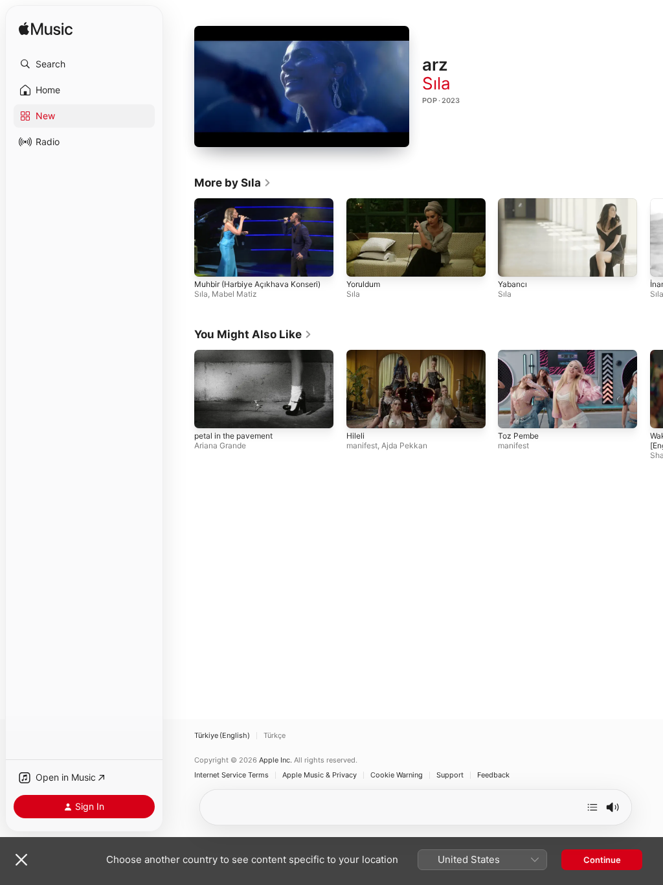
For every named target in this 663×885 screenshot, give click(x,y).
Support (450, 775)
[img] (46, 29)
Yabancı (512, 284)
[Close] (21, 860)
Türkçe (275, 735)
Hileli (355, 436)
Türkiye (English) (222, 735)
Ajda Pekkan (404, 445)
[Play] (302, 87)
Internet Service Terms (231, 775)
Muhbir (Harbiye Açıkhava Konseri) (257, 284)
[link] (232, 183)
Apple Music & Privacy (319, 775)
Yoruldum (363, 284)
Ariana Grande (220, 445)
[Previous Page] (181, 238)
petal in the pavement (233, 436)
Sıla (436, 83)
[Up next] (592, 807)
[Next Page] (650, 238)
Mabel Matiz (234, 294)
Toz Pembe (518, 436)
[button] (84, 64)
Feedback (493, 775)
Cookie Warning (396, 775)
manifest (361, 445)
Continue (602, 860)
